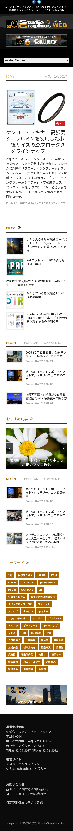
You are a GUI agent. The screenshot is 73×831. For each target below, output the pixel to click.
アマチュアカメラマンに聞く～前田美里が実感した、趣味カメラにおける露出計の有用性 (45, 538)
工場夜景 (13, 647)
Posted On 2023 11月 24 (40, 547)
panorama (28, 582)
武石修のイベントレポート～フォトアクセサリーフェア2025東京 (46, 375)
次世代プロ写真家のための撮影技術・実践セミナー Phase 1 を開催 (36, 283)
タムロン (28, 611)
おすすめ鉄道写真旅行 (43, 596)
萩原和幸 (56, 654)
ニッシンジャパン (18, 618)
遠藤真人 (51, 661)
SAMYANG (27, 589)
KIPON (12, 582)
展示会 (44, 640)
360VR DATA (25, 575)
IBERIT (42, 575)
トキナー (43, 611)
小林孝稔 (30, 640)
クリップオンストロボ (20, 604)
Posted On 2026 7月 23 (39, 361)
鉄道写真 (13, 668)
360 (10, 575)
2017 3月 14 (26, 203)
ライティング (50, 625)
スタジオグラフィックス (52, 203)
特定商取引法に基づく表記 (24, 802)
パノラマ (38, 618)
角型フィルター (31, 661)
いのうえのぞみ (16, 596)
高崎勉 (42, 668)
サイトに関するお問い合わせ (29, 789)
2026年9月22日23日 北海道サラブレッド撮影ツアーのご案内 (46, 354)
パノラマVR (54, 618)
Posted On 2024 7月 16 (39, 524)
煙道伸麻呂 (27, 654)
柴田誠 (59, 647)
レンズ (11, 632)
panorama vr (48, 582)
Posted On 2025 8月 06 (39, 384)
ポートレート (30, 625)
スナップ (13, 611)
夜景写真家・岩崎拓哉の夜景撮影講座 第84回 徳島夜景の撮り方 (46, 396)
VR (40, 589)
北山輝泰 (36, 632)
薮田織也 (13, 661)
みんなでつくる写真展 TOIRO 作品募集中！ (45, 295)
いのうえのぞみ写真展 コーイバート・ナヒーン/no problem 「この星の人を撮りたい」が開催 (47, 244)
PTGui (12, 589)
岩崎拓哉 (58, 640)
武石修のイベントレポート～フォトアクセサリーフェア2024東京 (46, 515)
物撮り (42, 654)
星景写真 (46, 647)
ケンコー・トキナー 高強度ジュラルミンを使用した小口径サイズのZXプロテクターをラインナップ (35, 141)
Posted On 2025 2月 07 (39, 403)
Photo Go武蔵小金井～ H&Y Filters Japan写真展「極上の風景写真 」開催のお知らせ (47, 317)
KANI (54, 575)
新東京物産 (29, 647)
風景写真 (28, 668)
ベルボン (13, 625)
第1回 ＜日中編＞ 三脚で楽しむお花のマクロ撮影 (36, 462)
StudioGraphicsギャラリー (28, 768)
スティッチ (44, 604)
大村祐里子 (14, 640)
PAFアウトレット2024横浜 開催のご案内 (45, 262)
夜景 (48, 632)
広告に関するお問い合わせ (28, 794)
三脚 (23, 632)
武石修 (11, 654)
